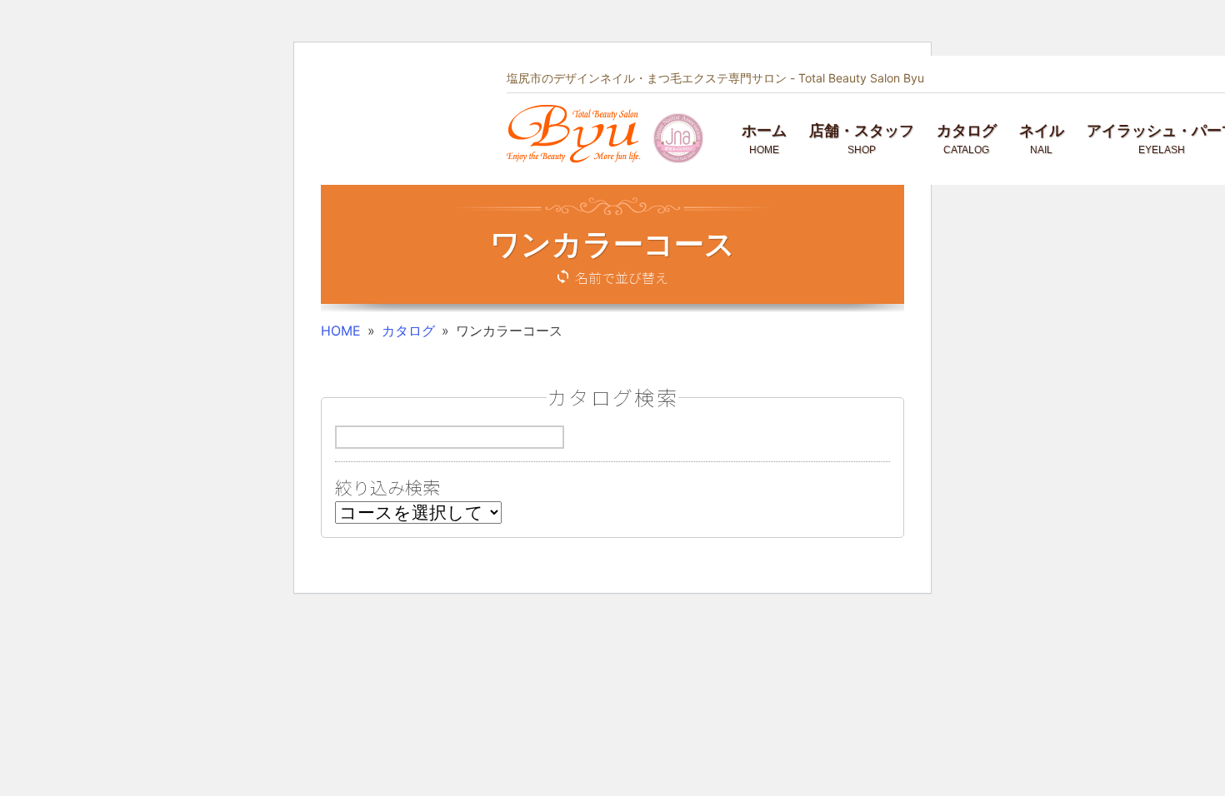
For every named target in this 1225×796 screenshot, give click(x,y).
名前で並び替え (621, 277)
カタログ (408, 330)
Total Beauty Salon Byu (861, 78)
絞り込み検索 (387, 487)
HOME (341, 330)
